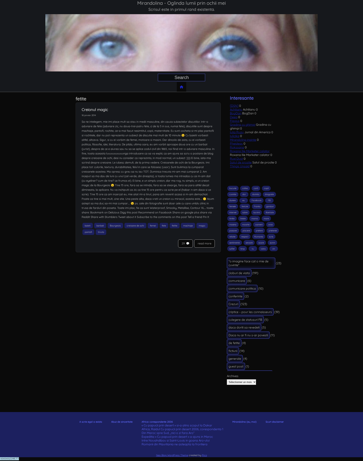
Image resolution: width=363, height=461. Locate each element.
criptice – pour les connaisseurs (250, 312)
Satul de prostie (241, 162)
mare (266, 218)
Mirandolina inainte (243, 140)
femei (153, 225)
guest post (236, 366)
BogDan (235, 113)
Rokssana (237, 147)
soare (261, 242)
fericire (245, 206)
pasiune (233, 230)
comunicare (237, 281)
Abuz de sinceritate (122, 421)
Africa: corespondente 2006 (157, 421)
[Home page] (181, 87)
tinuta (101, 232)
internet (233, 212)
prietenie (273, 230)
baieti (88, 225)
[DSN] (234, 106)
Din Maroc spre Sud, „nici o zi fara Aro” (168, 433)
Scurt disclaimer (275, 421)
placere (246, 230)
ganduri (270, 206)
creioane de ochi (135, 225)
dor (244, 194)
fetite (174, 225)
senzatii (249, 242)
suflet (232, 248)
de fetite (234, 343)
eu (243, 200)
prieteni (259, 230)
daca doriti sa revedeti (244, 327)
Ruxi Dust (236, 158)
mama (254, 218)
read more (204, 243)
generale (235, 358)
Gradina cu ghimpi (242, 124)
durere (232, 200)
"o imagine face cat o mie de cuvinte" (248, 263)
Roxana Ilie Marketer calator (250, 151)
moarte (245, 224)
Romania (258, 236)
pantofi (88, 232)
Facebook (256, 200)
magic (202, 225)
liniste (243, 218)
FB (269, 200)
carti (256, 188)
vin (273, 248)
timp (242, 248)
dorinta (255, 194)
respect (244, 236)
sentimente (234, 242)
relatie (232, 236)
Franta (257, 206)
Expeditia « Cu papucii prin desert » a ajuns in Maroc (177, 437)
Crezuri (233, 304)
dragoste (269, 194)
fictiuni (233, 351)
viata (263, 248)
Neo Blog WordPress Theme (172, 455)
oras (270, 224)
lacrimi (256, 212)
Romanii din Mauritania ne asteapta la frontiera (174, 444)
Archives (232, 376)
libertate (270, 212)
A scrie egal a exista (90, 421)
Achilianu (236, 109)
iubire (244, 212)
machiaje (188, 225)
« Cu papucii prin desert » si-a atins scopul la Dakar (177, 425)
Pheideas (236, 143)
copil (266, 188)
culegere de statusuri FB (245, 320)
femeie (232, 206)
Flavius (235, 121)
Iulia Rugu (237, 132)
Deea (233, 117)
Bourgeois (115, 225)
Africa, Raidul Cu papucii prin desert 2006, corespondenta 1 (182, 429)
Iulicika (234, 136)
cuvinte (232, 194)
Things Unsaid (240, 166)
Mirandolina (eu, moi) (244, 421)
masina (232, 224)
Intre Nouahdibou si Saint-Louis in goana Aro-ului (175, 440)
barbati (100, 225)
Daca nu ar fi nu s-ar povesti (248, 335)
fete (164, 225)
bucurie (232, 188)
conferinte (235, 296)
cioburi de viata (239, 273)
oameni (258, 224)
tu (253, 248)
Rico (204, 455)
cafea (245, 188)
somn (272, 242)
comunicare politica (242, 288)
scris (271, 236)
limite (231, 218)
